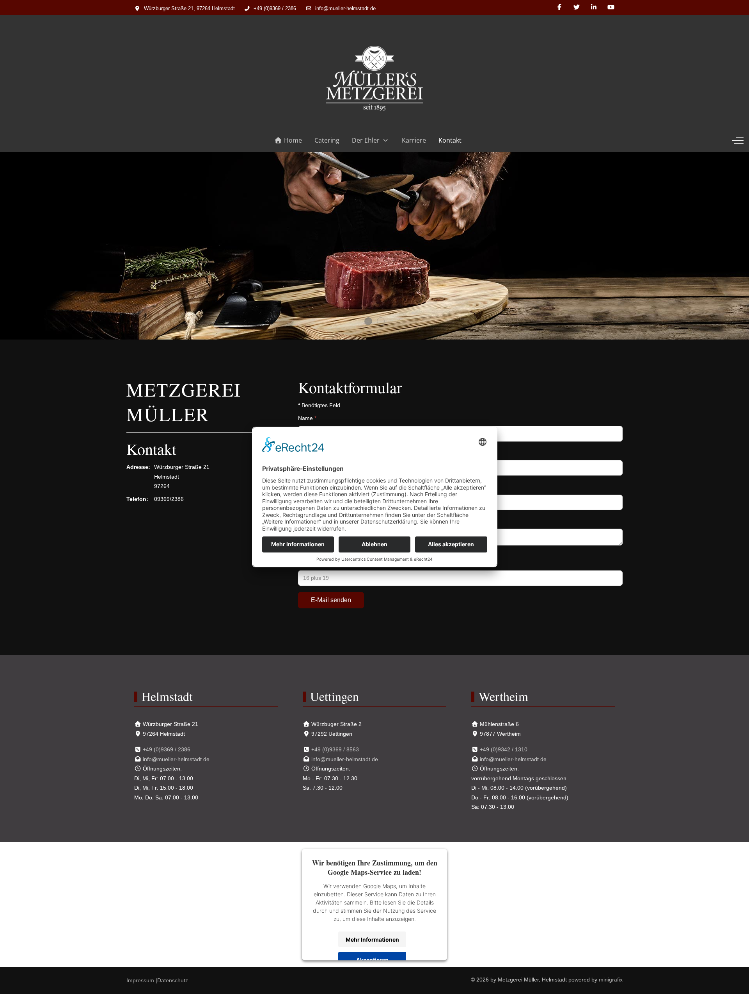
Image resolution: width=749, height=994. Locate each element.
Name (307, 418)
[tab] (368, 321)
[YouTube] (611, 7)
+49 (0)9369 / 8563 (335, 749)
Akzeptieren (372, 959)
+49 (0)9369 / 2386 (275, 8)
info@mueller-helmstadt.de (345, 8)
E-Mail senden (331, 600)
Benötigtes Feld (319, 405)
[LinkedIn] (594, 7)
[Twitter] (576, 7)
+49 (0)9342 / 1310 (503, 749)
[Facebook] (559, 7)
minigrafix (611, 979)
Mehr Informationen (372, 939)
